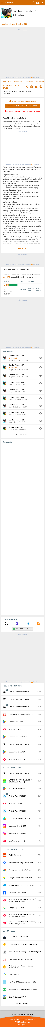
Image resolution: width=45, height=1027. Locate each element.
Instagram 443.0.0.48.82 (17, 834)
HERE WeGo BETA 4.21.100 (18, 937)
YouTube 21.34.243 (15, 803)
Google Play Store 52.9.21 (18, 788)
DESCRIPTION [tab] (18, 81)
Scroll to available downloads (24, 106)
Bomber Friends (15, 24)
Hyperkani (19, 15)
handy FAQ (6, 277)
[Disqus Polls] (22, 472)
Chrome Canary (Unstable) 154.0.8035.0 (23, 944)
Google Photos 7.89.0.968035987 (21, 878)
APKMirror (9, 3)
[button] (27, 87)
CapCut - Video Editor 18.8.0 (19, 692)
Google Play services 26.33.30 (19, 819)
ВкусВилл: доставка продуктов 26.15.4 (23, 989)
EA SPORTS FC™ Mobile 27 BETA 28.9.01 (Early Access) (20, 781)
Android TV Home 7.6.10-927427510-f (22, 885)
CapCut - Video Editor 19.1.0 (19, 699)
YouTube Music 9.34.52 (17, 841)
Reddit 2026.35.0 (15, 855)
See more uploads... (22, 435)
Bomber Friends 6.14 (16, 375)
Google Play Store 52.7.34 (18, 722)
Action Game (8, 86)
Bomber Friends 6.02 (16, 420)
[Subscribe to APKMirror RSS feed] (38, 624)
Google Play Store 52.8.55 (18, 752)
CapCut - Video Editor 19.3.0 (19, 744)
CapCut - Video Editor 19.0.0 (19, 707)
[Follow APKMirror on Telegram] (28, 624)
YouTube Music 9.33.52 (17, 759)
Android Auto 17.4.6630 (17, 811)
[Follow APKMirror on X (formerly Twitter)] (6, 624)
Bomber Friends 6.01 (16, 427)
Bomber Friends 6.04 (16, 412)
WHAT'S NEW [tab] (7, 81)
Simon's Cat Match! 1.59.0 (18, 997)
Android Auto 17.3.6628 (17, 796)
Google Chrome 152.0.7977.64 (19, 870)
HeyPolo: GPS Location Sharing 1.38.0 (22, 982)
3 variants (14, 358)
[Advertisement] (22, 53)
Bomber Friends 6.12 (16, 390)
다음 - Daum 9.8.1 (15, 974)
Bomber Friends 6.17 (16, 365)
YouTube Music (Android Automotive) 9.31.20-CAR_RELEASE (22, 923)
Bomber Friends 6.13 (16, 382)
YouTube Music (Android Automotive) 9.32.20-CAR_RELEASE (22, 900)
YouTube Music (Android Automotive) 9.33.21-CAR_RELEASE (22, 915)
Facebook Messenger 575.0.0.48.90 (21, 863)
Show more (22, 249)
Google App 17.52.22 (16, 908)
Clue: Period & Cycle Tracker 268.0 (21, 959)
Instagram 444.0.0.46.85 (17, 826)
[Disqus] (22, 529)
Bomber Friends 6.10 (16, 397)
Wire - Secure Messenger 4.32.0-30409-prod (25, 952)
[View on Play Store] (31, 87)
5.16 (7, 285)
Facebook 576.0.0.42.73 (17, 893)
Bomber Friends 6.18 (16, 356)
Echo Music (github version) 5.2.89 (21, 714)
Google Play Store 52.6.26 (18, 737)
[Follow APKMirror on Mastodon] (17, 624)
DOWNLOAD (29, 81)
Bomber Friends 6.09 (16, 405)
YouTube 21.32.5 (15, 729)
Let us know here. (27, 1014)
